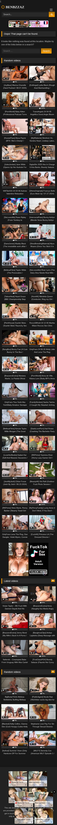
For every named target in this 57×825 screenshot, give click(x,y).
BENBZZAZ (14, 7)
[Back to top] (49, 818)
